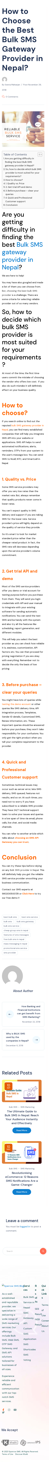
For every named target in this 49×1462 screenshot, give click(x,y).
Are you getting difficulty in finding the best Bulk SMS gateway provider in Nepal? (19, 162)
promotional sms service (15, 948)
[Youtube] (15, 1410)
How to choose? (14, 179)
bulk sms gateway (25, 921)
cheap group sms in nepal (16, 930)
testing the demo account (16, 704)
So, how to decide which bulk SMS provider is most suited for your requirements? (23, 173)
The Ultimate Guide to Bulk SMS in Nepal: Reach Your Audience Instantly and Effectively (22, 1117)
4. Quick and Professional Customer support (18, 199)
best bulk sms (10, 917)
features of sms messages (16, 934)
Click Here (28, 893)
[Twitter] (3, 1412)
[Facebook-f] (3, 1410)
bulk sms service (11, 926)
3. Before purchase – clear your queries (22, 192)
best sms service (30, 917)
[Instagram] (9, 1410)
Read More (21, 1130)
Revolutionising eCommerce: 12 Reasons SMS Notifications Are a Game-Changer (21, 1179)
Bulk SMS (8, 921)
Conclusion (12, 205)
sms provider (10, 952)
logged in (25, 1226)
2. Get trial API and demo (19, 187)
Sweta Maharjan (12, 84)
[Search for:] (25, 1251)
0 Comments (12, 96)
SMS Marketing (27, 1107)
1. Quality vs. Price (15, 183)
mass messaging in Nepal (15, 943)
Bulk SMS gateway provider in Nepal (22, 255)
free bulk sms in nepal (14, 939)
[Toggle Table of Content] (39, 154)
